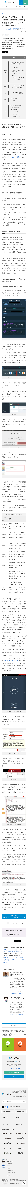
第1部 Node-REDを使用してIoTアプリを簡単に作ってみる (18, 63)
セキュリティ (16, 114)
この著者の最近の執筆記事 (16, 993)
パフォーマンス (16, 109)
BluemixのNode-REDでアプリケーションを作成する (18, 79)
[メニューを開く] (2, 2)
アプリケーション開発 (15, 6)
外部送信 (8, 1175)
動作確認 (15, 98)
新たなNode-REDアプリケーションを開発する (18, 93)
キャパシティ (16, 111)
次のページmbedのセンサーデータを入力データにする (14, 916)
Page (5, 86)
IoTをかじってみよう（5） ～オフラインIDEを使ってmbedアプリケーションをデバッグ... (14, 959)
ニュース (4, 1117)
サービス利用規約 (10, 1170)
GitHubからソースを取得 (14, 157)
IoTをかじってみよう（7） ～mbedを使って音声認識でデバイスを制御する (14, 950)
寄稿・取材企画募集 (8, 1111)
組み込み (6, 34)
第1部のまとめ (16, 101)
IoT (2, 34)
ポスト (5, 52)
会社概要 (8, 1168)
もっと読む (6, 962)
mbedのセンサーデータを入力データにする (18, 86)
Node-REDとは (16, 68)
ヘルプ (7, 1159)
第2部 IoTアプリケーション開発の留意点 (18, 106)
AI (6, 6)
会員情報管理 (9, 1163)
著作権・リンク (9, 1161)
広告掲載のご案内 (21, 1111)
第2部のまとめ (16, 116)
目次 (14, 57)
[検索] (3, 6)
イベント (4, 1124)
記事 (17, 1117)
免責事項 (8, 1165)
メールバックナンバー (14, 1068)
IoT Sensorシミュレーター (11, 661)
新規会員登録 (14, 1072)
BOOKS (18, 1124)
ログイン (15, 1076)
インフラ (25, 6)
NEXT (23, 923)
